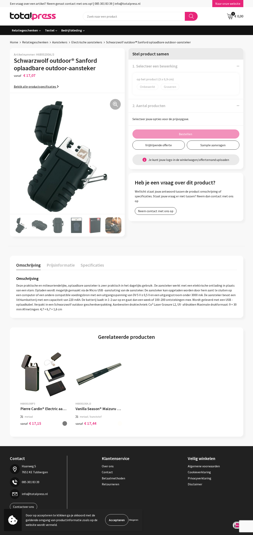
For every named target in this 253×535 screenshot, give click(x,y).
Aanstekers (59, 42)
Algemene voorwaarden (204, 466)
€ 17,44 (86, 423)
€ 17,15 (30, 423)
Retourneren (110, 484)
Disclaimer (195, 484)
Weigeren (133, 519)
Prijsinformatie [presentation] (61, 265)
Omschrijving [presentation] (28, 265)
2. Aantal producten (148, 105)
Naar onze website (227, 4)
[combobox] (134, 16)
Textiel (49, 30)
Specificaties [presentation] (92, 265)
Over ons (108, 466)
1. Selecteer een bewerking (154, 66)
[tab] (28, 266)
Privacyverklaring (199, 478)
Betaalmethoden (113, 478)
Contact (107, 472)
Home (14, 42)
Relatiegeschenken (25, 30)
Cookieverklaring (199, 472)
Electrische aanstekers (86, 42)
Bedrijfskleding (71, 30)
